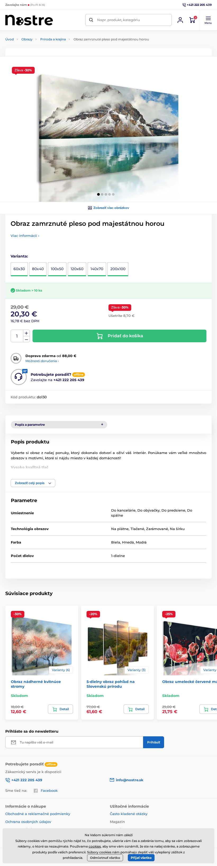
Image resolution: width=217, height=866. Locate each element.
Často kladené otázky (128, 814)
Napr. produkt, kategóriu (118, 20)
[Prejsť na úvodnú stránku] (29, 20)
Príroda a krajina (53, 39)
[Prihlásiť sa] (180, 20)
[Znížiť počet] (26, 339)
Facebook (49, 790)
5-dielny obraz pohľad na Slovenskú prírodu (111, 684)
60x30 (19, 268)
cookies (95, 846)
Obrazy (27, 39)
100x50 (57, 268)
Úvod (9, 39)
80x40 (38, 268)
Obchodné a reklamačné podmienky (37, 814)
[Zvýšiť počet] (26, 333)
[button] (208, 20)
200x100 (117, 268)
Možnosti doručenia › (42, 361)
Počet (17, 336)
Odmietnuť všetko (105, 858)
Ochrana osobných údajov (28, 822)
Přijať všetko (141, 858)
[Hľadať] (91, 20)
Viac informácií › (25, 235)
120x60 (77, 268)
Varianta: (19, 256)
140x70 (97, 268)
